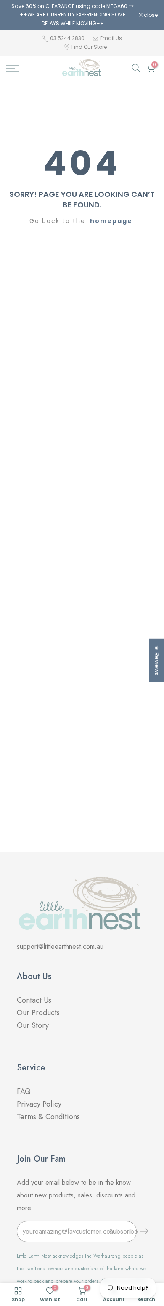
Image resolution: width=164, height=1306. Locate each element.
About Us (34, 976)
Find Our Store (89, 46)
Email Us (111, 38)
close (150, 15)
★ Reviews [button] (157, 660)
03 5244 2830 (68, 38)
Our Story (33, 1025)
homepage (111, 221)
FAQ (25, 1091)
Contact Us (34, 1000)
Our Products (38, 1012)
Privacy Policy (39, 1104)
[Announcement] (73, 15)
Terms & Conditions (48, 1116)
